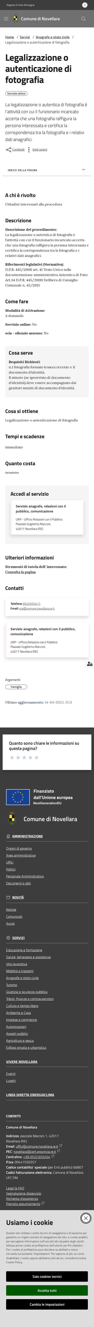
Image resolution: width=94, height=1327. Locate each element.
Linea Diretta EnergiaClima (30, 1095)
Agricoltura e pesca (20, 1040)
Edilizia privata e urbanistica (26, 1047)
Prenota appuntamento (23, 1203)
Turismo (11, 984)
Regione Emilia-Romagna (20, 5)
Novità (18, 897)
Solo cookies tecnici (47, 1276)
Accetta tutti (47, 1290)
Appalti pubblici (17, 1033)
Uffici (9, 862)
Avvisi (10, 923)
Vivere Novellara (21, 1062)
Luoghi (11, 1080)
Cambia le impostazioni (47, 1304)
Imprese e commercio (21, 1019)
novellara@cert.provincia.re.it (35, 1151)
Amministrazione (27, 836)
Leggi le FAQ (15, 1188)
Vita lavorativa (16, 964)
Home (9, 37)
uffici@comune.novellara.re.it (37, 1146)
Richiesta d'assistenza (22, 1198)
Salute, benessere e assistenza (28, 957)
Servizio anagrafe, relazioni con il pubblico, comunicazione (41, 509)
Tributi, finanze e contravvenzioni (30, 998)
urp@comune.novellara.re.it (36, 608)
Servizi (25, 37)
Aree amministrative (21, 855)
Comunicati (14, 916)
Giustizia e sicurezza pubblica (26, 991)
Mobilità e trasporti (19, 970)
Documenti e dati (18, 883)
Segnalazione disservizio (23, 1193)
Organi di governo (19, 848)
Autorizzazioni (16, 1026)
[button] (83, 19)
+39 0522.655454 (36, 1156)
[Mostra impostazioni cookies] (89, 664)
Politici (11, 869)
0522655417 (31, 603)
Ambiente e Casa (18, 1012)
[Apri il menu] (6, 18)
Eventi (11, 1073)
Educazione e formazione (24, 950)
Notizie (11, 909)
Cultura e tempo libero (22, 1005)
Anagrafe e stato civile (53, 37)
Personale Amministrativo (25, 876)
